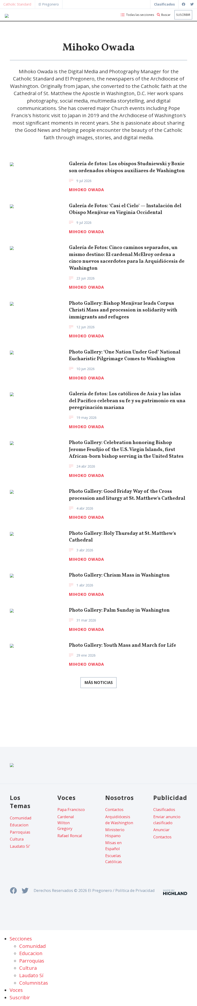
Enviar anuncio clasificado (166, 819)
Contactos (114, 809)
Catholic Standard (17, 4)
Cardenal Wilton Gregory (65, 822)
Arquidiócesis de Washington (119, 819)
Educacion (19, 825)
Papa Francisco (71, 809)
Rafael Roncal (69, 835)
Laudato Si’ (20, 846)
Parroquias (20, 832)
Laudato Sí (31, 975)
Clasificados (164, 809)
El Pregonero (48, 4)
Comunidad (20, 818)
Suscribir (183, 15)
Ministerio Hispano (114, 832)
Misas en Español (113, 845)
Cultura (17, 839)
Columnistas (33, 982)
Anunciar (161, 829)
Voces (16, 990)
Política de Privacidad (135, 890)
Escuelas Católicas (113, 858)
